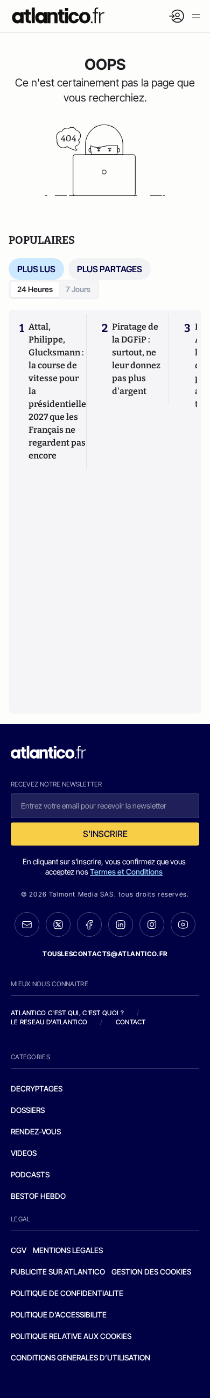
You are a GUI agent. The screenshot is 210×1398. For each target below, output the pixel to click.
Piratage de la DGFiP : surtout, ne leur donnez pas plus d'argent (136, 359)
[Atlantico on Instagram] (151, 924)
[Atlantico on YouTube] (183, 924)
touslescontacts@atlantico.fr (105, 954)
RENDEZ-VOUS (36, 1131)
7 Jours (78, 289)
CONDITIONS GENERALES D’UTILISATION (80, 1357)
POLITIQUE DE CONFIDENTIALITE (67, 1293)
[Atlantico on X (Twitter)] (58, 924)
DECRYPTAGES (36, 1088)
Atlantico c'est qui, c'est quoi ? (67, 1013)
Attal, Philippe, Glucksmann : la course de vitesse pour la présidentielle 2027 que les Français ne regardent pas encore (57, 391)
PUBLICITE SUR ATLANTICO (58, 1271)
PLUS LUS (36, 269)
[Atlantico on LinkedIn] (120, 924)
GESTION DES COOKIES (151, 1271)
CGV (18, 1250)
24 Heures (35, 289)
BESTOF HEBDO (38, 1195)
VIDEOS (24, 1152)
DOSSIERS (28, 1110)
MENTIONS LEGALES (68, 1250)
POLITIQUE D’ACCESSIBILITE (59, 1314)
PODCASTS (30, 1174)
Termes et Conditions (126, 871)
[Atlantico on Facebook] (89, 924)
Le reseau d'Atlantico (49, 1022)
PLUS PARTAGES (109, 269)
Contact (131, 1022)
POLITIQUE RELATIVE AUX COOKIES (71, 1336)
